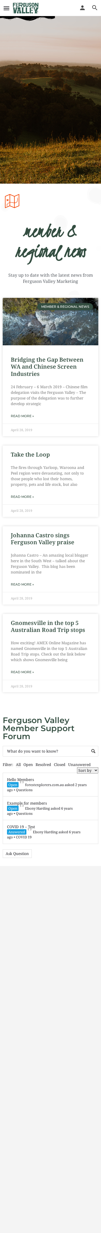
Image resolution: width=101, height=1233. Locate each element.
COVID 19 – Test (21, 826)
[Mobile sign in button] (82, 7)
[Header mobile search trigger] (94, 7)
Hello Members (20, 779)
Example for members (27, 803)
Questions (24, 789)
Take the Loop (30, 454)
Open (28, 764)
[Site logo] (26, 8)
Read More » (22, 416)
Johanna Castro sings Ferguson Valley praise (42, 538)
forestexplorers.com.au (44, 784)
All (18, 764)
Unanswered (79, 764)
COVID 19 (24, 837)
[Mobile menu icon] (6, 8)
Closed (59, 764)
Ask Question (17, 853)
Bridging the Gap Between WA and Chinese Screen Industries (47, 366)
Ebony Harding (37, 808)
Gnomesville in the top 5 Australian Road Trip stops (48, 626)
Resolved (43, 764)
